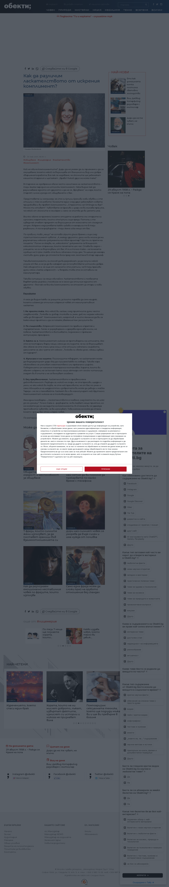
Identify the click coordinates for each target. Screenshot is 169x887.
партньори (61, 426)
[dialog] (84, 443)
